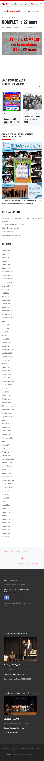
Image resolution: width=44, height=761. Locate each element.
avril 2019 (6, 392)
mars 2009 (6, 523)
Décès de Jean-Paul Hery (11, 228)
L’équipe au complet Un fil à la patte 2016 (32, 119)
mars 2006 (6, 533)
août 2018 (5, 420)
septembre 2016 (8, 466)
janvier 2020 (6, 378)
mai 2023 (5, 254)
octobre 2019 (7, 385)
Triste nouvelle (8, 231)
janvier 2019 (6, 403)
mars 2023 (6, 261)
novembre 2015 (8, 480)
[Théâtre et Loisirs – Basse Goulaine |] (21, 3)
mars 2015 (6, 501)
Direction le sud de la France (13, 224)
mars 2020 (6, 371)
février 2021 (6, 342)
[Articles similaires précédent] (34, 86)
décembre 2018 (7, 406)
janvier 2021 (6, 346)
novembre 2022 (8, 275)
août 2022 (5, 286)
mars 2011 (6, 516)
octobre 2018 (7, 413)
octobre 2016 (7, 463)
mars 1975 (6, 537)
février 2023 (6, 265)
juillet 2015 (6, 494)
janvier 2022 (6, 307)
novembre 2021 (8, 311)
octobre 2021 (7, 314)
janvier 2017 (6, 455)
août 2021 (5, 321)
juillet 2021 (6, 325)
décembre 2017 (7, 438)
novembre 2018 (8, 410)
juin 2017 (5, 445)
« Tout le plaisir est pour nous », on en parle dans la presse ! (22, 220)
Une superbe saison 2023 (11, 235)
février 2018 (6, 431)
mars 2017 (6, 448)
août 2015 (5, 491)
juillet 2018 (6, 424)
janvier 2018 (6, 434)
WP (17, 754)
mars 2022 (6, 300)
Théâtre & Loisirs (11, 27)
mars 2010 (6, 519)
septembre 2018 (8, 417)
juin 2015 (5, 498)
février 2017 (6, 452)
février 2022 (6, 304)
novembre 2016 (8, 459)
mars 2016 (6, 470)
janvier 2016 (6, 473)
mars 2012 (6, 512)
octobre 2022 (7, 279)
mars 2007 (6, 530)
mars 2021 (6, 339)
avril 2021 (6, 335)
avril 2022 (6, 296)
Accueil (5, 11)
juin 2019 (5, 388)
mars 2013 (6, 509)
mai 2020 (5, 367)
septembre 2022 (8, 282)
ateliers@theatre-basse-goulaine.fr (17, 670)
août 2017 (5, 441)
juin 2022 (5, 289)
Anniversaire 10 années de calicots (11, 120)
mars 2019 (6, 395)
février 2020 (6, 374)
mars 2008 (6, 526)
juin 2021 (5, 328)
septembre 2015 (8, 487)
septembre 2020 (8, 357)
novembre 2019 (8, 381)
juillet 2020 (6, 360)
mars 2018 (6, 427)
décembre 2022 (7, 272)
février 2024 (6, 251)
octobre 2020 (7, 353)
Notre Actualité (15, 11)
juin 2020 (5, 364)
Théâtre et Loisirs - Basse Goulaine (24, 748)
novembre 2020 (8, 349)
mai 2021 (5, 332)
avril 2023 (6, 258)
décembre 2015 (7, 477)
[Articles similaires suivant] (39, 86)
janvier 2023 (6, 268)
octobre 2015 (7, 484)
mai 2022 (5, 293)
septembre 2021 (8, 318)
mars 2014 (6, 505)
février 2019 (6, 399)
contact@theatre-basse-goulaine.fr (16, 585)
